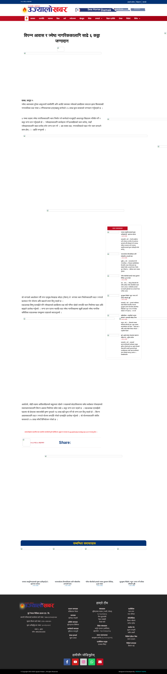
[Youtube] (75, 662)
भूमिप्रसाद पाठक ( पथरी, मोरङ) (102, 611)
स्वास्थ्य (50, 18)
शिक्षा (58, 18)
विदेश (89, 18)
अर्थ (64, 18)
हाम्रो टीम (102, 603)
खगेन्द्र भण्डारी (73, 618)
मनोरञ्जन (73, 18)
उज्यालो (97, 18)
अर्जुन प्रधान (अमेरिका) (102, 628)
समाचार (32, 18)
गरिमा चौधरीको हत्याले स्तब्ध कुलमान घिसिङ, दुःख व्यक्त (99, 583)
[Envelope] (100, 662)
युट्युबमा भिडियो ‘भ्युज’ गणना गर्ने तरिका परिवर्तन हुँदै (132, 583)
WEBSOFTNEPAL (140, 671)
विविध (136, 18)
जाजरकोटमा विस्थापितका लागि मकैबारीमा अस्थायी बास (67, 583)
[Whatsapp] (91, 662)
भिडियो (128, 18)
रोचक (120, 18)
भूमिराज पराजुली (73, 631)
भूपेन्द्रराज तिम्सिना (73, 625)
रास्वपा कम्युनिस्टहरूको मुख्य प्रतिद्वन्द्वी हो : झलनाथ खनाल (35, 583)
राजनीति (41, 18)
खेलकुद (82, 18)
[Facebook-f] (67, 662)
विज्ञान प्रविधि (110, 18)
